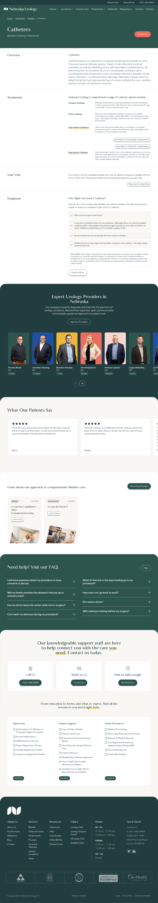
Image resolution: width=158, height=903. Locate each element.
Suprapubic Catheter (78, 152)
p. (136, 831)
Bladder (31, 18)
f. (135, 835)
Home (9, 18)
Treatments (20, 18)
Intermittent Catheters (78, 127)
